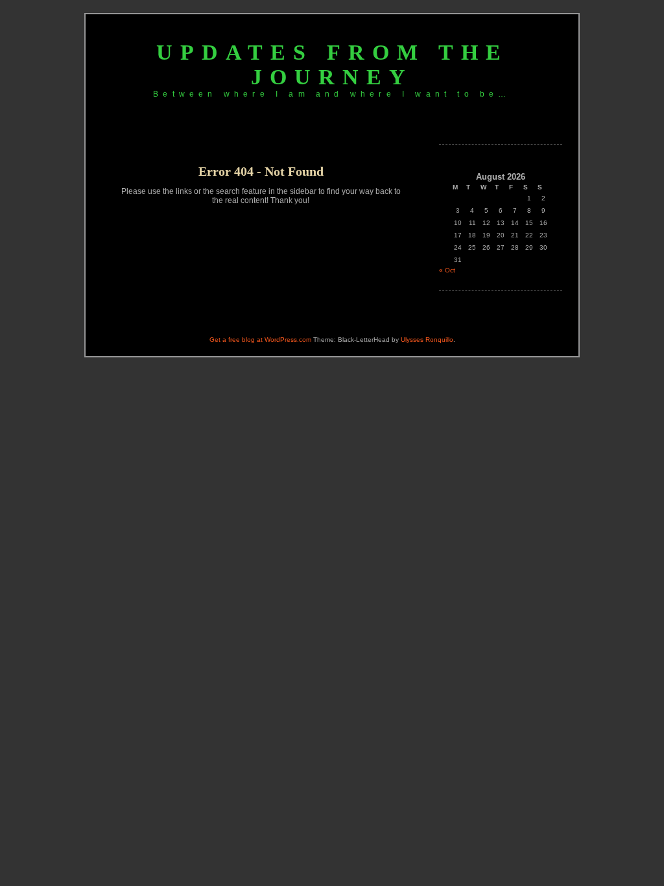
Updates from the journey (332, 64)
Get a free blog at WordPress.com (260, 339)
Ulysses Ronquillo (427, 339)
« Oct (447, 270)
